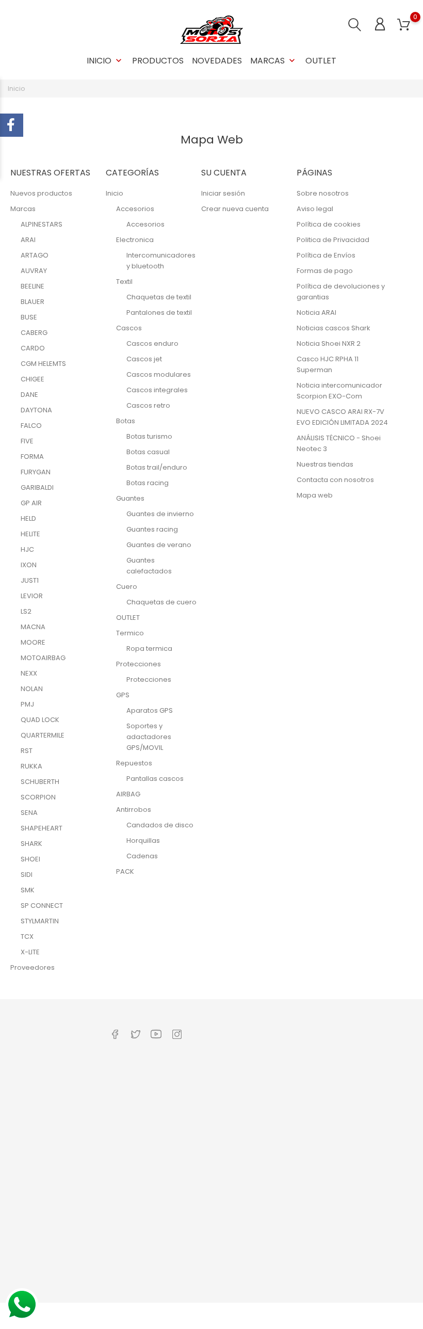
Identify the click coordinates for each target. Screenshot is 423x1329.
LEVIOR (32, 596)
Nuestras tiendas (325, 464)
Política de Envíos (326, 255)
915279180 (34, 1118)
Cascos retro (148, 405)
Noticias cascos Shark (333, 328)
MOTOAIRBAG (43, 658)
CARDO (33, 348)
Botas (125, 421)
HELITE (30, 534)
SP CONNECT (42, 905)
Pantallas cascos (155, 778)
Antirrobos (133, 809)
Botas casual (148, 452)
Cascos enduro (152, 343)
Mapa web (315, 495)
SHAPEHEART (41, 828)
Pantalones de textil (159, 312)
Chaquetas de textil (158, 297)
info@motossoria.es (51, 1134)
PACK (125, 871)
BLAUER (32, 302)
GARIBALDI (37, 487)
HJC (27, 549)
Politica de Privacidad (333, 240)
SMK (28, 890)
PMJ (27, 704)
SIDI (26, 874)
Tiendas (195, 1271)
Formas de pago (325, 271)
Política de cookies (329, 224)
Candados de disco (159, 825)
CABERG (34, 333)
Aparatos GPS (149, 710)
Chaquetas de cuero (161, 602)
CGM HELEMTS (43, 364)
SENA (29, 813)
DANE (29, 394)
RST (26, 751)
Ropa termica (149, 648)
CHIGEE (32, 379)
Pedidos (266, 1108)
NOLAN (32, 689)
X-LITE (30, 952)
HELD (28, 518)
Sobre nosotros (323, 193)
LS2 (26, 611)
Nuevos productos (41, 193)
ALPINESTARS (41, 224)
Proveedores (32, 967)
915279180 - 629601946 (55, 1102)
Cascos (129, 328)
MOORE (33, 642)
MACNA (33, 627)
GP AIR (31, 503)
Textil (124, 281)
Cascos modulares (158, 374)
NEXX (29, 673)
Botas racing (147, 483)
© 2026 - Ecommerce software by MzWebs (77, 1316)
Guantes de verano (158, 545)
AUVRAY (34, 271)
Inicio (105, 61)
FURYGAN (36, 472)
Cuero (126, 586)
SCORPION (38, 797)
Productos (158, 61)
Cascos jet (144, 359)
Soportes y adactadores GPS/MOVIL (148, 736)
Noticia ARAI (316, 312)
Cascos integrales (157, 390)
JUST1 (30, 580)
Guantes (130, 498)
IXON (29, 565)
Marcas (273, 61)
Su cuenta (271, 1060)
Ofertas (121, 1081)
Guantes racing (152, 529)
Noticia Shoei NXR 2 (329, 343)
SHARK (31, 843)
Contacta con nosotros (335, 480)
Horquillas (143, 840)
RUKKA (31, 766)
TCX (27, 936)
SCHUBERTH (40, 782)
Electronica (135, 240)
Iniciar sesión (223, 193)
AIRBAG (128, 794)
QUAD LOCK (40, 720)
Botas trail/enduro (156, 467)
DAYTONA (36, 410)
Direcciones (272, 1151)
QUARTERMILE (42, 735)
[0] (403, 25)
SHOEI (30, 859)
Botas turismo (149, 436)
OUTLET (320, 61)
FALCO (31, 425)
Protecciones (138, 664)
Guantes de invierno (160, 514)
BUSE (29, 317)
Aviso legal (315, 209)
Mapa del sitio (205, 1287)
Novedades (217, 61)
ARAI (28, 240)
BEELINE (32, 286)
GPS (122, 695)
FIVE (27, 441)
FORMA (32, 456)
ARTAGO (34, 255)
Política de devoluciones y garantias (207, 1218)
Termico (130, 633)
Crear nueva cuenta (235, 209)
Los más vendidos (138, 1113)
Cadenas (142, 856)
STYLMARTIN (40, 921)
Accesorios (135, 209)
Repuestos (134, 763)
